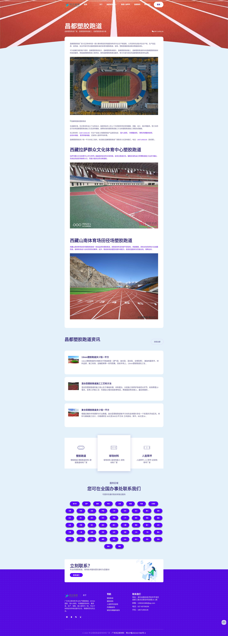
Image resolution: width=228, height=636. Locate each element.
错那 (136, 525)
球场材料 (114, 456)
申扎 (81, 539)
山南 (119, 503)
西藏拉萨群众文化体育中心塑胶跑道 (105, 149)
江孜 (114, 511)
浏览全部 (157, 342)
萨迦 (103, 511)
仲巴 (103, 518)
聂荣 (103, 539)
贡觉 (103, 532)
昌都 (85, 4)
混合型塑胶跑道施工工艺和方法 (96, 383)
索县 (158, 532)
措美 (158, 518)
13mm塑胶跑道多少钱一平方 (95, 357)
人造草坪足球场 (112, 604)
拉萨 (86, 503)
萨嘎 (114, 518)
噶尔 (108, 546)
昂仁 (81, 518)
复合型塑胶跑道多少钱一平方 (95, 410)
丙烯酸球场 (133, 133)
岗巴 (92, 518)
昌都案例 (137, 4)
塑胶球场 (110, 601)
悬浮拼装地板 (85, 135)
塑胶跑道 (81, 456)
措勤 (119, 546)
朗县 (136, 518)
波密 (92, 532)
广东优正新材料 (118, 633)
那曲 (130, 503)
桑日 (114, 525)
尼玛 (114, 539)
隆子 (147, 525)
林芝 (108, 503)
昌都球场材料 (111, 4)
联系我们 (147, 4)
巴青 (92, 539)
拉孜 (125, 511)
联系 (158, 5)
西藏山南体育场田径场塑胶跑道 (101, 240)
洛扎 (92, 525)
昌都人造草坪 (125, 4)
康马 (147, 511)
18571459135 (158, 31)
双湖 (158, 539)
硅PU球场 (123, 133)
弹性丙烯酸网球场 (145, 133)
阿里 (141, 503)
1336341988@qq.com (146, 603)
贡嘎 (81, 525)
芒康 (70, 532)
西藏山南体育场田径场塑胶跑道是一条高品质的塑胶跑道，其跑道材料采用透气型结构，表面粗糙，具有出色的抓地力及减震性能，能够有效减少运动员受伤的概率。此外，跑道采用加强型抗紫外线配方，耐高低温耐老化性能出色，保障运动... (114, 248)
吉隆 (158, 511)
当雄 (70, 511)
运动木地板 (74, 135)
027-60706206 (143, 606)
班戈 (136, 539)
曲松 (103, 525)
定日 (136, 511)
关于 (101, 4)
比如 (125, 539)
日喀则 (153, 503)
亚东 (70, 518)
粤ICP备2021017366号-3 (136, 633)
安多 (147, 539)
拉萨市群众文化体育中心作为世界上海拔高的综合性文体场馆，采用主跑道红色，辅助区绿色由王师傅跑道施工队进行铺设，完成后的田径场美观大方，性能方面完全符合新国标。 (114, 157)
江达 (136, 532)
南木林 (75, 503)
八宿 (81, 532)
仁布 (125, 518)
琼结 (147, 518)
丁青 (147, 532)
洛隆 (125, 532)
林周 (81, 511)
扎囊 (125, 525)
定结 (92, 511)
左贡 (158, 525)
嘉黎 (70, 539)
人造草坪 (147, 456)
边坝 (114, 532)
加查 (70, 525)
